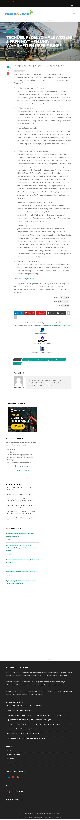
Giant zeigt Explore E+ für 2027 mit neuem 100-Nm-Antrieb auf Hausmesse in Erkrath (20, 500)
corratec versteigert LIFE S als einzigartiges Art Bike (21, 519)
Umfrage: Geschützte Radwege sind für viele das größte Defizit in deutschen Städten (21, 512)
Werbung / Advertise (13, 754)
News (10, 31)
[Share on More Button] (68, 313)
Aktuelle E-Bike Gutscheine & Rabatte (15, 2)
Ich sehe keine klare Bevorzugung (20, 462)
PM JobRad (64, 298)
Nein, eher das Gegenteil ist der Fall (21, 455)
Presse (9, 750)
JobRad (66, 305)
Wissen (52, 360)
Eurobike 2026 (15, 528)
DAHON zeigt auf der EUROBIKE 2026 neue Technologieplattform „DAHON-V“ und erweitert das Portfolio (21, 547)
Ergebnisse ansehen (22, 470)
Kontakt (58, 818)
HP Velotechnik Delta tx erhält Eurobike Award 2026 (21, 571)
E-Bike (32, 360)
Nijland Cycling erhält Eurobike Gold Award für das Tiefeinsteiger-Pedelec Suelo (21, 582)
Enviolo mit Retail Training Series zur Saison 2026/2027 (20, 489)
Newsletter (10, 759)
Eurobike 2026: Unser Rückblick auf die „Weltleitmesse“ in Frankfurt (22, 561)
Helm (25, 360)
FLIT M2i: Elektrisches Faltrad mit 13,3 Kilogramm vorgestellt (26, 738)
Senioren (61, 360)
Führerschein (42, 360)
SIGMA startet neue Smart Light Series (19, 494)
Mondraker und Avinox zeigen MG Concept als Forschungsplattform (20, 535)
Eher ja (12, 452)
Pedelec (17, 363)
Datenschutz (48, 818)
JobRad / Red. (63, 301)
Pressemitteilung (15, 51)
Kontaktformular (66, 691)
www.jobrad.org (28, 279)
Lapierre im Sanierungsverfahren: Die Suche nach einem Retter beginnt (20, 506)
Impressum (38, 818)
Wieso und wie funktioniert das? (58, 326)
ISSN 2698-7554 (26, 818)
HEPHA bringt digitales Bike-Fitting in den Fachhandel (23, 733)
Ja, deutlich (13, 449)
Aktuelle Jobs (11, 763)
